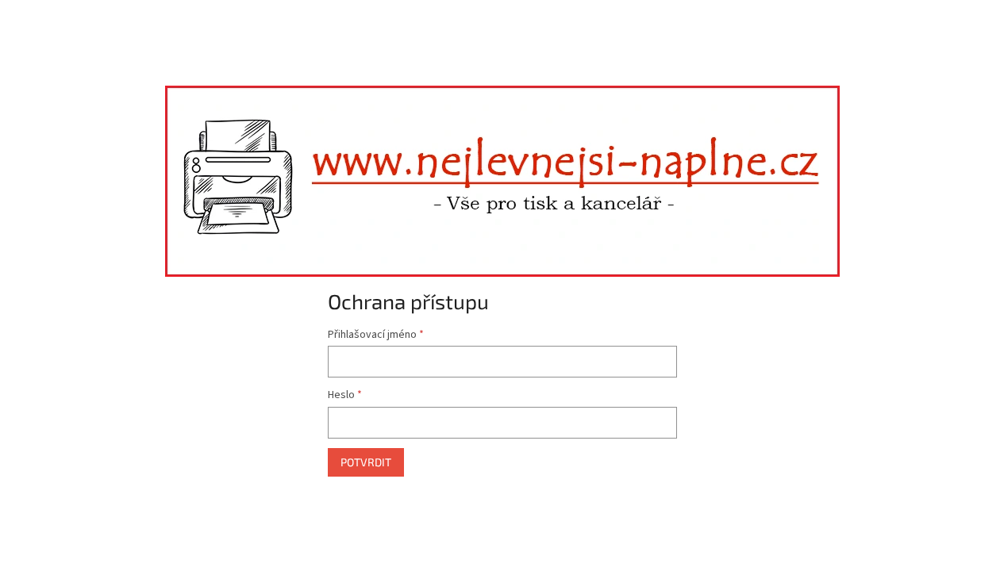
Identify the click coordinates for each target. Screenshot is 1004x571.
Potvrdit (365, 462)
